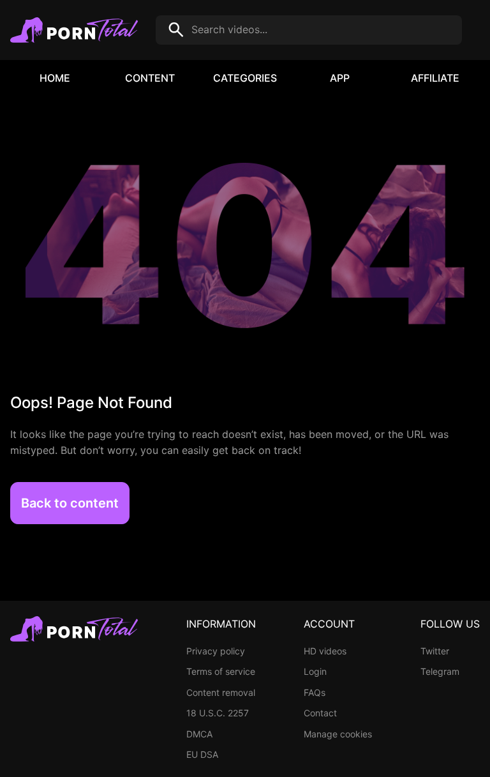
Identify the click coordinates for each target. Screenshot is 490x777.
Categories (245, 78)
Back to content (70, 503)
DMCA (199, 733)
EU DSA (202, 754)
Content (150, 78)
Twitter (434, 650)
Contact (320, 712)
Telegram (439, 671)
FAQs (314, 692)
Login (315, 671)
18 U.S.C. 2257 (217, 712)
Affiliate (435, 78)
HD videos (325, 650)
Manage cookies (338, 733)
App (340, 78)
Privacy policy (215, 650)
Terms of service (220, 671)
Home (55, 78)
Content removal (220, 692)
